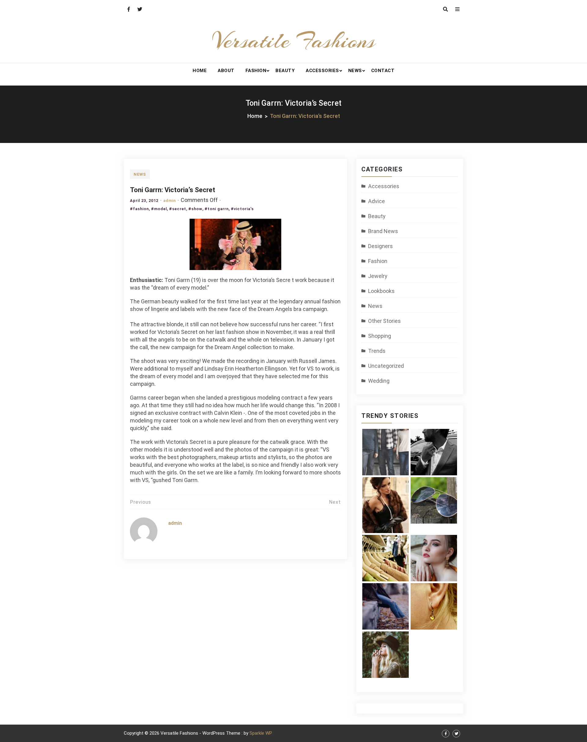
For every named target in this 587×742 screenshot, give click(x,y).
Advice (376, 201)
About (226, 70)
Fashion (256, 70)
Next (335, 502)
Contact (383, 70)
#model (159, 209)
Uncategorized (386, 366)
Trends (377, 351)
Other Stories (384, 321)
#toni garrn (217, 209)
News (355, 70)
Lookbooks (381, 291)
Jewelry (377, 276)
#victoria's (242, 209)
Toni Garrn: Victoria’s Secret (172, 190)
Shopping (379, 336)
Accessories (322, 70)
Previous (140, 502)
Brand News (383, 231)
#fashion (139, 209)
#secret (177, 209)
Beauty (285, 70)
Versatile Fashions (293, 40)
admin (169, 200)
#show (195, 209)
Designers (380, 246)
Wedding (378, 381)
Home (200, 70)
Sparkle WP (260, 733)
